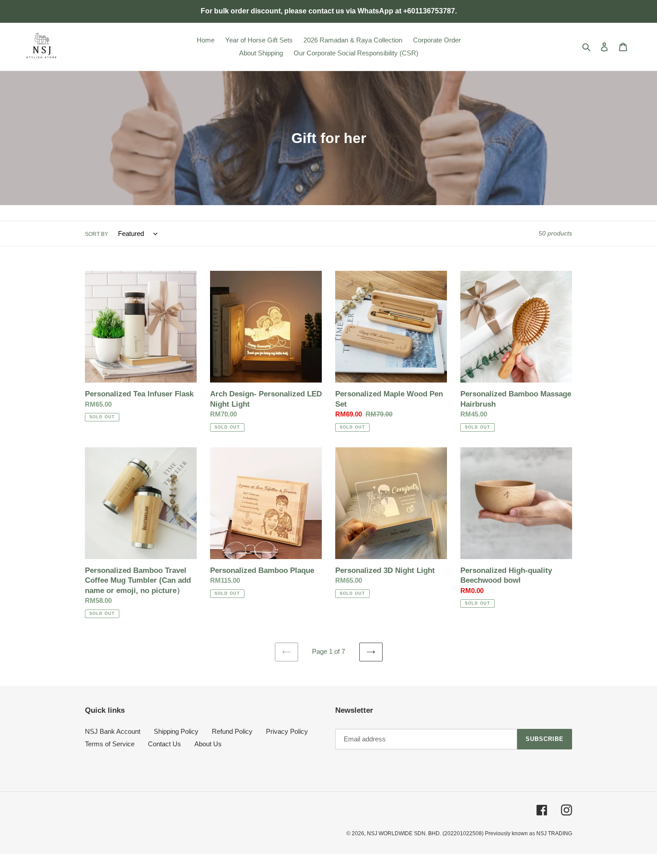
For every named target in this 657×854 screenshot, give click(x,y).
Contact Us (164, 744)
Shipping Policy (176, 731)
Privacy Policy (287, 731)
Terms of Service (110, 744)
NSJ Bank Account (112, 731)
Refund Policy (232, 731)
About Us (208, 744)
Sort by (96, 234)
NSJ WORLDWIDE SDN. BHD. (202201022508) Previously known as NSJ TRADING (469, 833)
